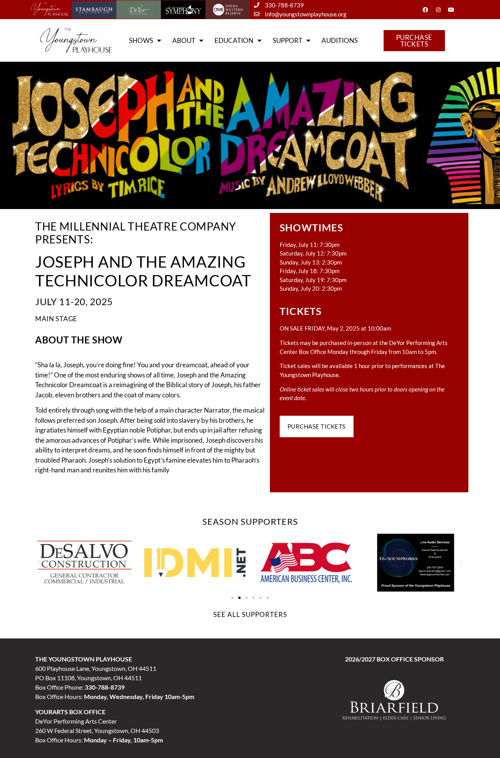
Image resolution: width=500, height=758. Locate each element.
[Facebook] (425, 9)
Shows (141, 40)
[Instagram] (438, 9)
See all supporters (250, 614)
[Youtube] (451, 9)
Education (234, 40)
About (183, 40)
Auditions (339, 40)
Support (287, 40)
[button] (39, 563)
